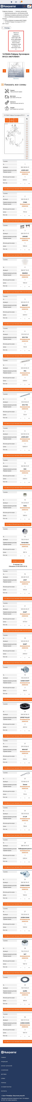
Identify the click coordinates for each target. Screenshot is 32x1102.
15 (27, 145)
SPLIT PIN (25, 337)
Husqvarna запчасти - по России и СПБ (16, 13)
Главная (3, 1057)
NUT (25, 954)
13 (27, 141)
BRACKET (25, 305)
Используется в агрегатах (25, 173)
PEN (25, 371)
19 (27, 154)
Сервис (3, 1078)
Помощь (3, 1083)
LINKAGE (25, 236)
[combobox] (16, 115)
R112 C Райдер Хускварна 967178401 (16, 20)
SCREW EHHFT (25, 681)
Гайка (25, 506)
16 (27, 147)
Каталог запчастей (21, 11)
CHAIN (25, 202)
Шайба (25, 991)
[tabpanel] (16, 70)
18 (27, 152)
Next (27, 70)
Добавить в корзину (18, 561)
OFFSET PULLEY (25, 717)
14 (27, 143)
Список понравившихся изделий (20, 2)
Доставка (11, 2)
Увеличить (16, 78)
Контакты (16, 2)
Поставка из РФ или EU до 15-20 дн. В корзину (18, 524)
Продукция (4, 1062)
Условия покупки (6, 1087)
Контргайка (24, 543)
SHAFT (25, 612)
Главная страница (7, 11)
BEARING (25, 273)
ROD (25, 469)
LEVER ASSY (25, 170)
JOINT (25, 580)
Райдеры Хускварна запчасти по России (17, 15)
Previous (4, 70)
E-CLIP (25, 817)
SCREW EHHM (25, 918)
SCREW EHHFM (25, 885)
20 (27, 156)
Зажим (25, 785)
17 (27, 150)
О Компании (4, 1070)
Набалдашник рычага (25, 849)
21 (27, 158)
